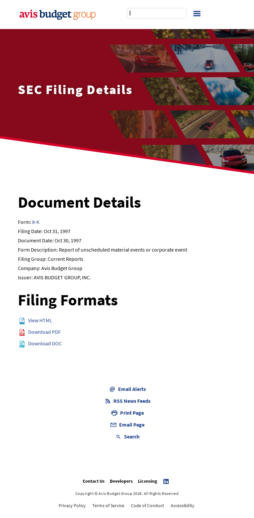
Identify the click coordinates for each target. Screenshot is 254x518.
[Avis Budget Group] (57, 14)
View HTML (40, 320)
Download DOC (45, 343)
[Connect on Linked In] (167, 481)
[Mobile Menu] (197, 13)
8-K (35, 222)
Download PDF (44, 331)
